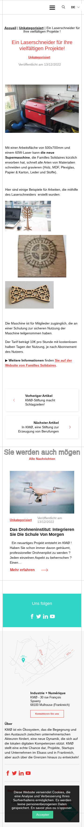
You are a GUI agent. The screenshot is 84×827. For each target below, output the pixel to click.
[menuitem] (75, 7)
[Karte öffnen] (42, 661)
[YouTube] (52, 616)
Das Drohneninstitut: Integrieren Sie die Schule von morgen (42, 532)
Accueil (10, 28)
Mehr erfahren (22, 570)
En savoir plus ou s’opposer (51, 808)
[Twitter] (39, 616)
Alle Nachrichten (42, 459)
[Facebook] (32, 616)
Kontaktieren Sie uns (47, 713)
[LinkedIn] (45, 616)
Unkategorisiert (31, 28)
